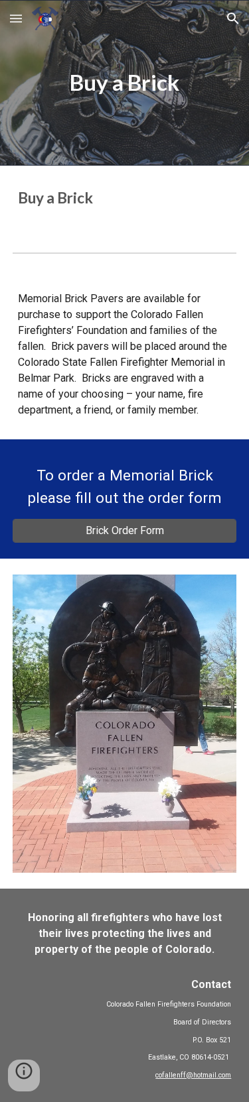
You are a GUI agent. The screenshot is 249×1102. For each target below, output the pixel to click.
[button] (16, 18)
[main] (125, 82)
